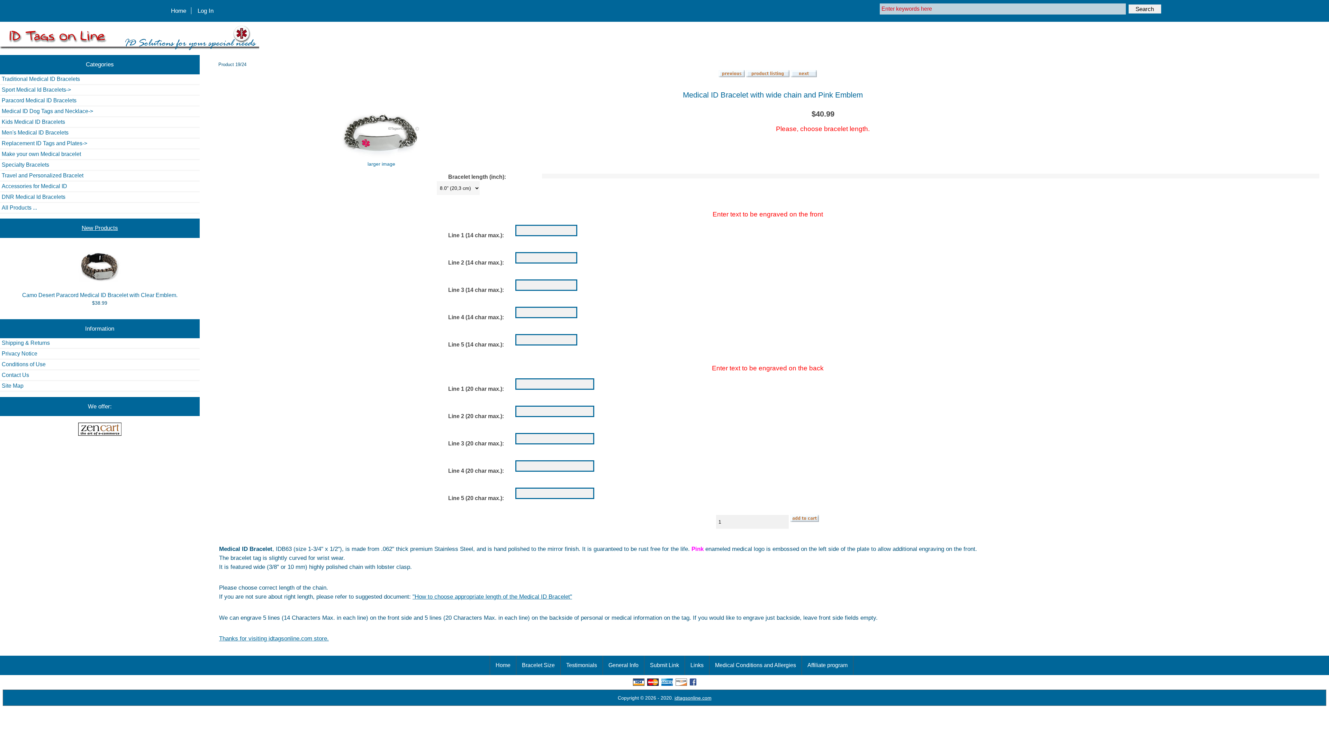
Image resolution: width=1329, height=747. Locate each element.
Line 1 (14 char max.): (476, 235)
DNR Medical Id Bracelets (33, 197)
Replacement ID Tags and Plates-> (44, 143)
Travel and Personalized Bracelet (42, 175)
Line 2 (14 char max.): (476, 263)
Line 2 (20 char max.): (476, 416)
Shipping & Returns (26, 343)
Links (697, 665)
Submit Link (664, 665)
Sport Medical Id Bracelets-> (36, 90)
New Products (100, 227)
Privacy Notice (19, 354)
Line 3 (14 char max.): (476, 290)
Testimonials (581, 665)
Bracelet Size (538, 665)
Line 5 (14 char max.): (476, 345)
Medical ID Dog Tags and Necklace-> (47, 111)
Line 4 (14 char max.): (476, 317)
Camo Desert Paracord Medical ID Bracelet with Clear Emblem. (100, 295)
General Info (623, 665)
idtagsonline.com (693, 698)
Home (178, 10)
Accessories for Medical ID (34, 186)
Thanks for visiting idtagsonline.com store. (274, 638)
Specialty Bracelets (25, 165)
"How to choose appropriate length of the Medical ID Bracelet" (492, 596)
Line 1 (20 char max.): (476, 389)
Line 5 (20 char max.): (476, 498)
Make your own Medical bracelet (41, 154)
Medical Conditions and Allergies (755, 665)
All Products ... (19, 208)
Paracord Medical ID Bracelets (39, 100)
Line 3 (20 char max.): (476, 443)
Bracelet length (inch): (477, 177)
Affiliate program (827, 665)
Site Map (13, 386)
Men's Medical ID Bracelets (35, 133)
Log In (206, 10)
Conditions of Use (24, 364)
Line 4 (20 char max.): (476, 471)
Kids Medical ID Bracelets (33, 122)
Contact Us (15, 375)
